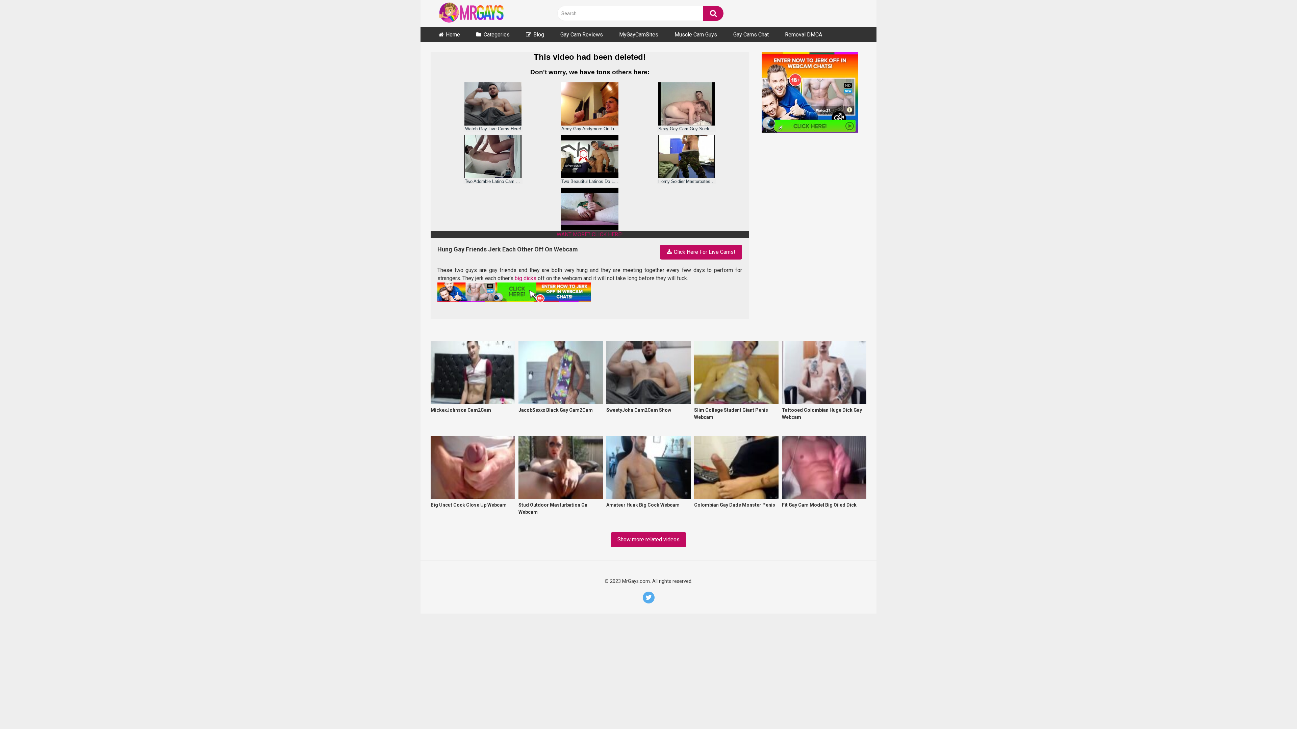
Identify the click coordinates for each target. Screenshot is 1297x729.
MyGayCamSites (638, 34)
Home (453, 34)
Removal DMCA (803, 34)
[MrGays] (481, 13)
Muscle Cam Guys (696, 34)
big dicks (525, 278)
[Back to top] (1274, 708)
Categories (497, 34)
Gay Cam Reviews (581, 34)
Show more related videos (648, 539)
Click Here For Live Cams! (703, 252)
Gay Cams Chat (751, 34)
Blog (538, 34)
